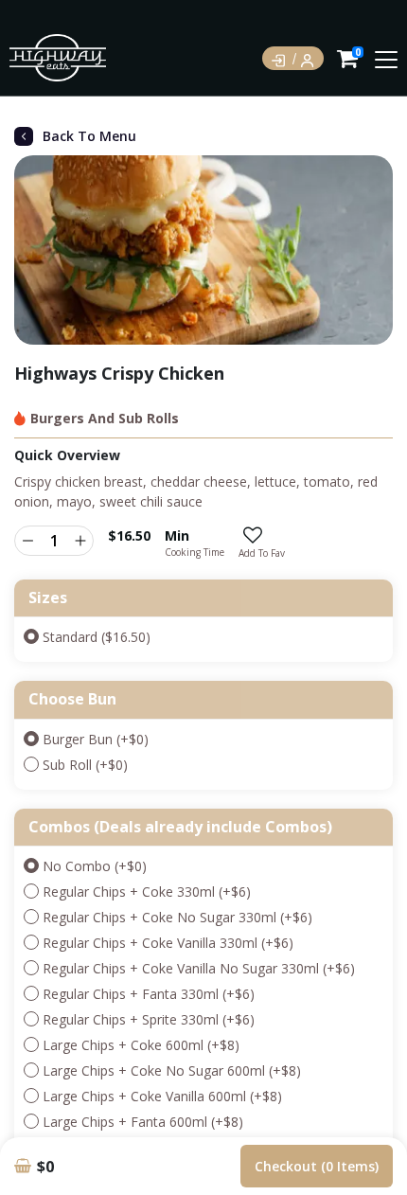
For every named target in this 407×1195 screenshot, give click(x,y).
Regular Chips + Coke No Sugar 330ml (177, 917)
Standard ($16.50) (96, 637)
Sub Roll (85, 765)
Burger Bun (96, 739)
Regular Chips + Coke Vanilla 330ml (168, 943)
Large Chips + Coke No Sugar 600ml (172, 1070)
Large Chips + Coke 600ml (141, 1045)
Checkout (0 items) (317, 1166)
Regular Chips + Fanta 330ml (149, 994)
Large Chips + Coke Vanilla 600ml (162, 1096)
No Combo (95, 866)
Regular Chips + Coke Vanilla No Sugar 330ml (199, 968)
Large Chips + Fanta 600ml (143, 1122)
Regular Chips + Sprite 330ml (149, 1019)
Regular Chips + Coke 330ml (147, 892)
